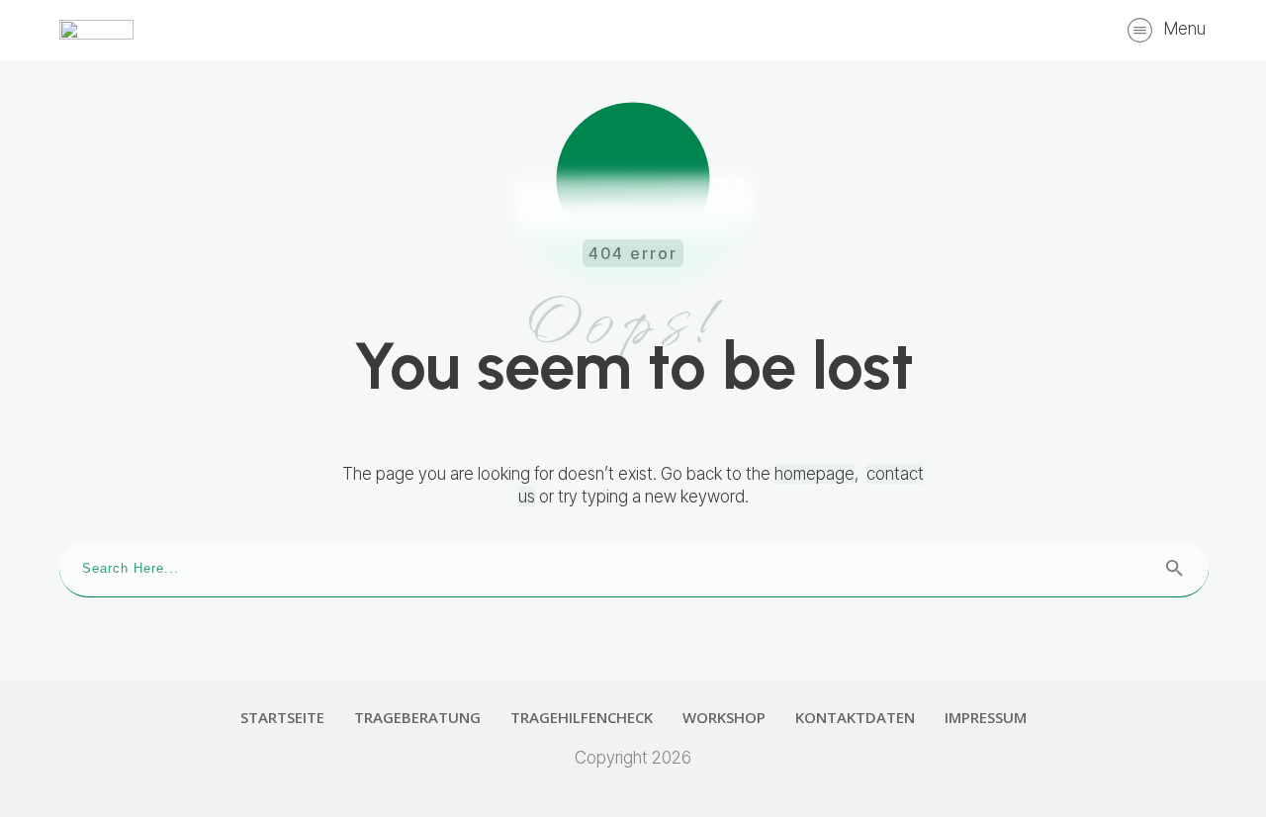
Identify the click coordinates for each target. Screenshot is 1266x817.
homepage (814, 474)
